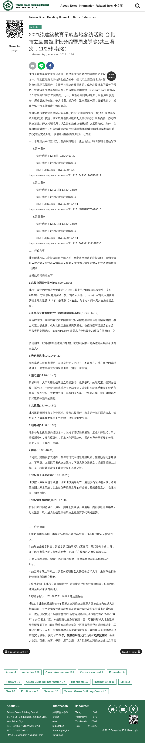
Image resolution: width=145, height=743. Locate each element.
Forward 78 (13, 681)
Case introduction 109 (60, 672)
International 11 (104, 681)
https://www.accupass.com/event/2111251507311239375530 (65, 243)
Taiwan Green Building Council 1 (85, 691)
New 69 (10, 691)
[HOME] (112, 709)
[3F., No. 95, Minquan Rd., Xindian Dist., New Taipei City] (133, 709)
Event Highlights (60, 730)
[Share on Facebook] (50, 66)
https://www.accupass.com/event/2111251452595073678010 (65, 209)
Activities (90, 17)
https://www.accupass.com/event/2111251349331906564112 (65, 175)
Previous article (18, 651)
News (73, 5)
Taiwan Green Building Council (49, 17)
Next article (130, 651)
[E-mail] (123, 709)
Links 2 (125, 681)
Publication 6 (29, 691)
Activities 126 (30, 672)
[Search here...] (137, 5)
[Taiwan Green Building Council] (26, 5)
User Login (132, 730)
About (64, 5)
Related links (104, 5)
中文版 (118, 5)
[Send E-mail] (32, 66)
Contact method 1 (91, 672)
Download (57, 735)
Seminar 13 (51, 691)
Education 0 (117, 672)
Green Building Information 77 (45, 681)
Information (86, 5)
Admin (52, 54)
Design (114, 730)
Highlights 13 (79, 681)
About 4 (11, 672)
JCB (124, 730)
